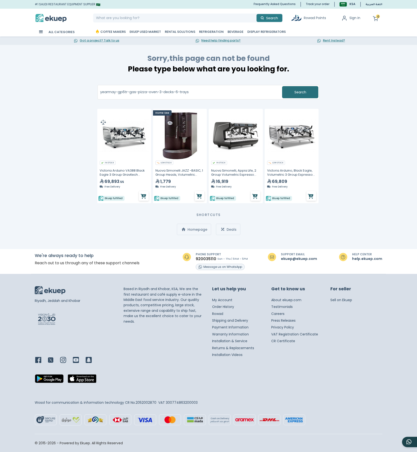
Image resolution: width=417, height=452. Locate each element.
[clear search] (254, 18)
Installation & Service (229, 341)
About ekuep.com (286, 300)
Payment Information (230, 327)
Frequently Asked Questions (275, 4)
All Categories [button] (61, 32)
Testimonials (282, 306)
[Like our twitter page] (54, 360)
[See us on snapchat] (91, 360)
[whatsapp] (409, 442)
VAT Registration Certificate (294, 334)
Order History (223, 306)
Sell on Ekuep (341, 300)
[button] (347, 4)
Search (300, 92)
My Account (222, 300)
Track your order (317, 4)
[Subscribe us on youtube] (78, 360)
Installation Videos (227, 354)
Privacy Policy (282, 327)
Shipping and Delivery (230, 320)
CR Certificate (283, 341)
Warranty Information (230, 334)
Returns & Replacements (233, 348)
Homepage (197, 229)
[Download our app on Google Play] (49, 380)
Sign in (354, 17)
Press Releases (283, 320)
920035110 (206, 259)
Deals (231, 229)
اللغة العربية (374, 4)
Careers (278, 313)
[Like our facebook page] (41, 360)
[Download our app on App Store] (82, 380)
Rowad (217, 313)
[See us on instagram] (66, 360)
